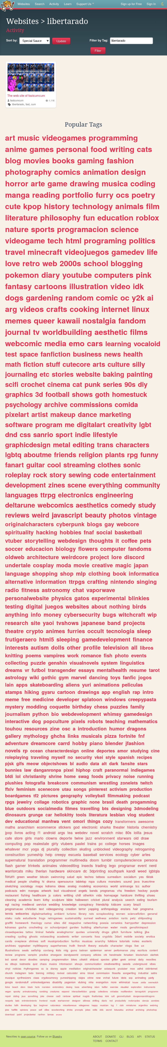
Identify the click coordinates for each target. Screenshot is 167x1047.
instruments (149, 986)
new (98, 977)
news (112, 354)
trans (105, 444)
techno (89, 876)
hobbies (70, 532)
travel (15, 251)
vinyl (7, 968)
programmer (57, 860)
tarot (154, 669)
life (152, 251)
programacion (82, 229)
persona (150, 860)
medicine (43, 699)
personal (72, 148)
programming (113, 137)
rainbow (66, 996)
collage (41, 802)
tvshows (67, 623)
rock (40, 474)
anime (16, 148)
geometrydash (124, 996)
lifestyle (105, 434)
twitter (105, 986)
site (35, 623)
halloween (81, 899)
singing (147, 581)
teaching (115, 721)
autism (40, 647)
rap (136, 691)
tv (36, 331)
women (120, 914)
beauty (95, 515)
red (111, 1000)
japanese (93, 623)
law (27, 770)
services (106, 854)
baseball (90, 854)
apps (21, 684)
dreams (13, 669)
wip (152, 614)
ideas (61, 886)
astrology (16, 677)
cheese (50, 996)
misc (119, 832)
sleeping (67, 639)
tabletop (81, 881)
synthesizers (24, 977)
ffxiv (9, 789)
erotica (150, 936)
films (139, 331)
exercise (114, 986)
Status (150, 1036)
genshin (57, 662)
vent (66, 821)
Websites (24, 4)
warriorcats (14, 870)
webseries (22, 913)
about (99, 606)
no (70, 757)
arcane (59, 1014)
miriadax (114, 991)
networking (91, 923)
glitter (115, 959)
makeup (62, 414)
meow (32, 763)
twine (79, 838)
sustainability (73, 918)
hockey (143, 890)
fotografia (35, 783)
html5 (46, 639)
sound (127, 881)
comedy (123, 505)
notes (135, 941)
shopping (45, 573)
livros (18, 832)
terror (82, 909)
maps (39, 886)
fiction (33, 364)
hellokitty (64, 815)
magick (86, 996)
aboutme (38, 454)
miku (29, 870)
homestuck (129, 394)
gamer (20, 865)
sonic (132, 464)
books (63, 160)
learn (37, 899)
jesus (148, 832)
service (41, 904)
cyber (135, 854)
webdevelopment (81, 713)
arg (11, 308)
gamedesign (138, 713)
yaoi (48, 623)
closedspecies (14, 932)
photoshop (152, 1009)
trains (91, 843)
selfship (36, 950)
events (138, 655)
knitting (14, 655)
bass (77, 986)
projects (134, 623)
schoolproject (58, 927)
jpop (8, 832)
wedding (54, 904)
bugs (109, 614)
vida (99, 895)
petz (133, 918)
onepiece (20, 941)
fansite (128, 763)
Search (39, 4)
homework (22, 923)
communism (84, 783)
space (28, 354)
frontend (43, 1000)
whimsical (124, 982)
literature (21, 217)
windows (115, 699)
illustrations (12, 950)
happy (95, 1005)
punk (92, 384)
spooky (16, 991)
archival (129, 1009)
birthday (82, 706)
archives (10, 945)
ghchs (58, 735)
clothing (99, 573)
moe (132, 968)
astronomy (56, 590)
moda (63, 565)
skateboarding (46, 684)
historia (133, 827)
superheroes (59, 945)
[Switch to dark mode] (162, 4)
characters (132, 444)
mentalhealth (112, 669)
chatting (34, 881)
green (20, 876)
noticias (17, 968)
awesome (146, 821)
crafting (97, 581)
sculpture (58, 899)
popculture (56, 721)
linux (140, 308)
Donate (110, 1036)
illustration (88, 286)
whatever (12, 849)
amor (122, 751)
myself (58, 757)
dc (85, 870)
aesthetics (92, 505)
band (114, 623)
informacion (65, 964)
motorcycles (134, 1000)
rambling (43, 991)
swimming (58, 876)
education (115, 217)
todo (31, 973)
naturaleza (55, 1005)
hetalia (50, 932)
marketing (115, 414)
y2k (138, 297)
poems (33, 655)
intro (148, 691)
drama (51, 881)
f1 (39, 832)
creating (10, 936)
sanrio (43, 434)
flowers (88, 548)
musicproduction (58, 941)
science (125, 229)
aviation (114, 918)
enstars (126, 909)
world (114, 886)
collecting (16, 662)
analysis (117, 899)
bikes (74, 959)
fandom (132, 320)
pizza (110, 735)
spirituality (19, 532)
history (57, 206)
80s (128, 832)
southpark (116, 870)
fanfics (75, 941)
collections (103, 991)
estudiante (29, 918)
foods (97, 776)
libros (146, 647)
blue (9, 808)
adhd (140, 968)
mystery (14, 706)
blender (114, 743)
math (13, 364)
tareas (50, 1014)
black (30, 986)
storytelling (40, 540)
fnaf (89, 532)
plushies (14, 783)
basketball (128, 532)
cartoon (66, 691)
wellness (100, 918)
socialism (130, 876)
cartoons (50, 286)
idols (123, 977)
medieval (28, 904)
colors (57, 895)
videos (32, 308)
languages (21, 494)
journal (18, 331)
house (135, 982)
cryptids (107, 936)
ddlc (101, 1009)
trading (101, 865)
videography (123, 849)
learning (118, 343)
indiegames (143, 770)
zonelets (129, 783)
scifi (11, 384)
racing (15, 904)
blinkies (138, 598)
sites (57, 923)
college (111, 843)
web (49, 263)
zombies (155, 1000)
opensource (65, 881)
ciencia (145, 1000)
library (83, 914)
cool (54, 464)
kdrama (50, 886)
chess (101, 706)
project (99, 557)
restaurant (12, 895)
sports (43, 229)
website (88, 374)
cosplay (43, 565)
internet (115, 308)
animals (129, 206)
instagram (20, 973)
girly (55, 843)
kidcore (116, 904)
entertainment (133, 474)
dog (36, 721)
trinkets (34, 865)
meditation (75, 968)
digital (34, 606)
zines (56, 484)
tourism (152, 899)
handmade (115, 954)
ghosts (33, 936)
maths (10, 827)
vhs (119, 890)
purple (154, 890)
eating (141, 899)
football (57, 394)
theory (92, 945)
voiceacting (47, 936)
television (116, 647)
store (18, 838)
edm (23, 890)
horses (124, 843)
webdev (81, 832)
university (93, 932)
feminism (25, 789)
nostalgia (99, 320)
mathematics (142, 721)
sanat (14, 959)
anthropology (109, 909)
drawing (84, 183)
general (152, 914)
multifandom (127, 991)
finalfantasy (97, 996)
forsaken (128, 954)
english (121, 691)
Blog (130, 1036)
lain (9, 684)
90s (129, 384)
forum (9, 876)
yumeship (35, 854)
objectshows (54, 763)
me (69, 424)
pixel (69, 770)
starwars (124, 838)
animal (132, 959)
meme (12, 699)
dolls (57, 647)
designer (76, 1000)
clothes (109, 464)
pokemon (22, 274)
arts (99, 364)
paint (19, 1014)
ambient (59, 914)
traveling (40, 757)
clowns (51, 838)
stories (63, 374)
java (137, 881)
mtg (66, 950)
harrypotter (132, 923)
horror (16, 183)
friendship (102, 904)
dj (42, 849)
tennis (9, 913)
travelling (90, 808)
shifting (95, 1000)
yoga (35, 849)
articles (97, 954)
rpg (132, 454)
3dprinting (97, 870)
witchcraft (132, 614)
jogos (145, 677)
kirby (46, 899)
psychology (23, 404)
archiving (140, 1009)
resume (137, 669)
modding (36, 706)
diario (104, 1000)
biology (66, 548)
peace (33, 1009)
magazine (75, 923)
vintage (145, 515)
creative (102, 565)
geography (71, 795)
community (142, 484)
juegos (54, 606)
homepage (111, 895)
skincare (74, 870)
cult (112, 996)
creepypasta (142, 699)
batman (83, 950)
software (19, 424)
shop (67, 573)
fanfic (129, 677)
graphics (19, 394)
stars (142, 763)
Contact (111, 1041)
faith (16, 1005)
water (114, 927)
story (57, 474)
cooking (84, 308)
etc (44, 374)
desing (69, 986)
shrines (33, 941)
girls (28, 838)
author (146, 886)
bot (7, 959)
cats (144, 148)
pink (144, 274)
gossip (92, 991)
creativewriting (112, 964)
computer (113, 548)
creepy (60, 854)
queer (44, 320)
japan (141, 565)
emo (77, 343)
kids (58, 950)
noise (129, 776)
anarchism (26, 827)
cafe (8, 838)
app (106, 691)
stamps (13, 691)
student (146, 815)
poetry (143, 194)
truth (72, 945)
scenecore (48, 789)
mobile (128, 936)
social (104, 532)
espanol (65, 991)
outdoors (25, 808)
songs (80, 789)
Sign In (151, 4)
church (9, 973)
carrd (64, 743)
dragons (136, 728)
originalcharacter (92, 968)
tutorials (125, 941)
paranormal (116, 770)
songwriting (129, 973)
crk (105, 954)
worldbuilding (67, 331)
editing (83, 444)
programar (126, 865)
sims (82, 973)
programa (146, 909)
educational (27, 821)
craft (97, 770)
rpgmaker (24, 945)
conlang (48, 950)
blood (91, 973)
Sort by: (12, 40)
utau (66, 789)
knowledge (69, 904)
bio (55, 713)
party (151, 977)
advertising (87, 986)
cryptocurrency (50, 977)
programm (153, 991)
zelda (143, 982)
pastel (80, 843)
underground (140, 964)
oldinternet (151, 968)
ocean (36, 751)
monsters (114, 881)
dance (87, 414)
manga (17, 194)
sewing (79, 474)
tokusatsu (118, 1009)
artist (39, 414)
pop (27, 843)
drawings (88, 691)
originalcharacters (29, 524)
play (132, 950)
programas (107, 890)
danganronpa (47, 770)
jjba (147, 932)
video (120, 286)
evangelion (102, 982)
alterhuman (101, 927)
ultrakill (83, 959)
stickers (64, 827)
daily (141, 959)
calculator (72, 973)
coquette (59, 706)
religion (91, 454)
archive (55, 404)
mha (91, 982)
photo (122, 655)
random (79, 297)
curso (48, 923)
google (9, 982)
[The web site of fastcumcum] (30, 77)
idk (138, 286)
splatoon (92, 699)
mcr (25, 849)
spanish (126, 757)
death (122, 802)
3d (39, 394)
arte (38, 183)
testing (14, 606)
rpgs (9, 802)
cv (46, 927)
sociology (26, 886)
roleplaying (16, 757)
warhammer (64, 1000)
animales (49, 865)
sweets (126, 964)
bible (70, 899)
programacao (14, 909)
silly (138, 364)
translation (36, 860)
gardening (44, 297)
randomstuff (21, 982)
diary (50, 274)
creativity (122, 424)
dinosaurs (15, 815)
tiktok (149, 876)
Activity (54, 4)
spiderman (96, 950)
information (50, 581)
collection (69, 849)
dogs (14, 297)
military (51, 973)
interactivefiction (79, 991)
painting (140, 374)
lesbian (117, 815)
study (147, 505)
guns (74, 950)
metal (61, 444)
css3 (58, 996)
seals (25, 950)
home (70, 776)
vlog (131, 815)
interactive (17, 721)
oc (124, 297)
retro (31, 263)
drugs (105, 932)
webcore (127, 524)
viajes (81, 977)
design (133, 171)
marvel (79, 677)
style (110, 757)
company (86, 954)
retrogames (55, 918)
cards (8, 941)
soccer (14, 548)
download (9, 1014)
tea (70, 832)
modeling (85, 886)
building (86, 927)
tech (55, 240)
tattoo (29, 932)
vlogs (128, 945)
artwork (46, 890)
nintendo (122, 581)
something (33, 996)
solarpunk (109, 968)
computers (113, 274)
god (76, 827)
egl (7, 904)
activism (118, 789)
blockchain (142, 954)
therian (41, 870)
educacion (39, 548)
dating (16, 996)
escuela (74, 854)
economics (100, 886)
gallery (13, 735)
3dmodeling (146, 808)
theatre (14, 631)
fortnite (127, 735)
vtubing (82, 982)
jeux (23, 996)
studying (139, 751)
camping (44, 959)
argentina (143, 1005)
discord (134, 557)
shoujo (78, 964)
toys (115, 677)
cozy (108, 821)
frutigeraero (21, 639)
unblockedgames (40, 982)
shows (82, 394)
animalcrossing (30, 991)
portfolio (77, 194)
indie (82, 434)
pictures (49, 795)
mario (38, 838)
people (22, 881)
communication (93, 964)
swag (83, 776)
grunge (35, 815)
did (64, 923)
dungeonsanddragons (143, 996)
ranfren (41, 1014)
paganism (70, 982)
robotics (60, 802)
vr (27, 669)
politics (142, 240)
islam (96, 986)
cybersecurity (82, 614)
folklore (112, 941)
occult (95, 631)
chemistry (149, 827)
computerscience (128, 860)
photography (28, 171)
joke (42, 996)
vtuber (13, 540)
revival (60, 973)
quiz (35, 964)
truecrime (148, 881)
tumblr (106, 860)
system (109, 662)
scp (131, 977)
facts (37, 986)
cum (33, 104)
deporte (65, 838)
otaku (8, 918)
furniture (126, 932)
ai (150, 297)
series (112, 384)
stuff (53, 364)
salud (70, 876)
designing (121, 808)
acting (30, 832)
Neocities (11, 1036)
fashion (120, 160)
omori (79, 821)
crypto (34, 631)
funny (149, 454)
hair (135, 909)
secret (109, 1009)
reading (46, 194)
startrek (154, 954)
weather (32, 876)
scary (127, 904)
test (11, 354)
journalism (17, 713)
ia (47, 968)
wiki (34, 677)
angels (82, 890)
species (105, 959)
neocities (151, 959)
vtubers (67, 843)
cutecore (76, 364)
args (61, 832)
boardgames (18, 795)
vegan (8, 991)
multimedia (78, 860)
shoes (151, 895)
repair (8, 996)
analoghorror (65, 932)
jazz (89, 838)
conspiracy (86, 904)
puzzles (119, 706)
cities (46, 1009)
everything (105, 484)
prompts (79, 1009)
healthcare (39, 895)
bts (105, 808)
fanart (14, 464)
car (48, 815)
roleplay (18, 474)
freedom (129, 890)
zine (54, 728)
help (48, 854)
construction (15, 854)
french (82, 945)
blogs (94, 524)
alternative (19, 581)
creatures (54, 991)
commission (103, 973)
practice (43, 954)
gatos (81, 598)
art (10, 137)
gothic (48, 677)
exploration (136, 986)
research (16, 623)
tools (81, 815)
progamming (143, 802)
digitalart (91, 424)
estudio (103, 945)
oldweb (14, 557)
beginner (43, 1005)
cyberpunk (70, 524)
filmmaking (119, 795)
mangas (33, 890)
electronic (90, 827)
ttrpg (48, 494)
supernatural (15, 860)
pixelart (17, 414)
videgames (84, 1005)
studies (8, 1005)
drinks (70, 1009)
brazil (137, 904)
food (99, 148)
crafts (56, 308)
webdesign (72, 540)
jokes (87, 1009)
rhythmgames (31, 968)
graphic (79, 802)
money (53, 614)
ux (142, 945)
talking (138, 932)
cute (13, 206)
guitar (35, 464)
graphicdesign (28, 444)
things (93, 821)
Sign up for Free (131, 4)
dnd (11, 434)
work (73, 655)
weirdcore (74, 557)
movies (37, 160)
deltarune (20, 505)
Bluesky (57, 1036)
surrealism (114, 876)
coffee (129, 540)
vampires (54, 655)
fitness (30, 590)
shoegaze (56, 954)
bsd (56, 890)
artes (146, 854)
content (153, 950)
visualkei (125, 986)
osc (66, 728)
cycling (22, 936)
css (25, 434)
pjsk (9, 763)
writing (122, 148)
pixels (78, 721)
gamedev (127, 251)
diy (142, 384)
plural (105, 899)
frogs (42, 918)
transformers (125, 821)
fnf (141, 735)
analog (72, 886)
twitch (146, 783)
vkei (98, 757)
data (94, 763)
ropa (91, 881)
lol (18, 776)
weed (142, 870)
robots (95, 721)
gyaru (48, 691)
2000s (70, 263)
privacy (113, 776)
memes (18, 320)
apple (63, 968)
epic (79, 876)
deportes (106, 751)
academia (25, 899)
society (139, 936)
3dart (118, 936)
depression (149, 923)
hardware (57, 870)
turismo (71, 914)
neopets (9, 1000)
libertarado (18, 104)
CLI (121, 1036)
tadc (17, 1000)
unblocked (101, 849)
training (40, 973)
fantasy (18, 286)
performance (121, 950)
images (138, 843)
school (96, 263)
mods (123, 927)
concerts (86, 936)
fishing (25, 895)
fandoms (139, 548)
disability (57, 982)
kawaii (68, 320)
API (139, 1036)
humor (116, 728)
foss (97, 936)
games (42, 148)
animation (101, 171)
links (73, 735)
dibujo (13, 964)
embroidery (58, 986)
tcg (112, 1005)
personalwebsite (27, 598)
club (122, 1005)
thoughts (101, 540)
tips (35, 1005)
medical (10, 881)
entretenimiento (29, 1000)
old (136, 838)
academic (63, 936)
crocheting (35, 927)
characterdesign (62, 751)
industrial (143, 973)
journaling (21, 374)
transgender (62, 669)
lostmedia (25, 964)
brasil (108, 802)
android (49, 832)
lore (116, 557)
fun (89, 217)
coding (142, 183)
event (142, 865)
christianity (34, 776)
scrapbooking (105, 914)
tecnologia (120, 631)
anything (16, 614)
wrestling (108, 783)
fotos (7, 986)
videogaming (54, 909)
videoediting (69, 865)
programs (20, 954)
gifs (20, 763)
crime (90, 977)
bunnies (13, 770)
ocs (122, 194)
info (36, 614)
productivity (120, 1000)
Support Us (83, 4)
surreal (88, 918)
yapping (93, 909)
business (87, 354)
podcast (141, 795)
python (40, 713)
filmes (71, 808)
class (36, 977)
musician (104, 1005)
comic (107, 297)
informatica (144, 573)
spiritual (76, 996)
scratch (107, 832)
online (87, 751)
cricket (95, 899)
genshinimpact (139, 927)
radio (12, 590)
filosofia (116, 973)
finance (142, 639)
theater (119, 827)
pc (101, 843)
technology (92, 206)
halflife (14, 1009)
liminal (39, 932)
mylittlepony (40, 945)
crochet (33, 384)
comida (126, 404)
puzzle (38, 662)
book (119, 573)
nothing (119, 606)
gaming (90, 160)
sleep (144, 631)
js (49, 895)
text (41, 909)
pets (145, 540)
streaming (79, 464)
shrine (55, 776)
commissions (91, 404)
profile (92, 647)
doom (94, 860)
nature (17, 229)
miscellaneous (69, 1005)
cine (155, 751)
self (40, 1009)
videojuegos (86, 251)
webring (154, 1005)
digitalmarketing (42, 914)
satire (154, 973)
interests (16, 647)
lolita (137, 832)
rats (91, 914)
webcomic (23, 343)
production (141, 789)
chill (78, 895)
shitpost (94, 959)
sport (64, 434)
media (55, 343)
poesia (104, 923)
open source (28, 1036)
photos (120, 515)
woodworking (58, 1009)
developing (26, 1005)
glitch (115, 932)
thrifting (139, 895)
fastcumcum (16, 100)
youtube (77, 274)
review (8, 954)
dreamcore (43, 743)
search (129, 899)
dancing (98, 677)
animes (55, 631)
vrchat (106, 977)
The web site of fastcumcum (26, 95)
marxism (46, 986)
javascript (67, 515)
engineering (114, 494)
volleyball (95, 795)
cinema (58, 384)
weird (40, 515)
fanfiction (55, 354)
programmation (60, 959)
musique (10, 977)
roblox (147, 217)
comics (67, 171)
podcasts (11, 890)
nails (18, 918)
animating (140, 977)
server (107, 950)
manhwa (50, 821)
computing (13, 843)
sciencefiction (136, 914)
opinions (24, 1009)
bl (72, 763)
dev (9, 821)
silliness (86, 1000)
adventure (16, 743)
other (74, 647)
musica (115, 183)
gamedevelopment (106, 639)
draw (145, 838)
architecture (43, 557)
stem (23, 986)
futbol (38, 669)
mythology (35, 735)
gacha (22, 927)
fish (108, 655)
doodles (32, 959)
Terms (97, 1041)
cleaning (10, 899)
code (101, 474)
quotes (80, 932)
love (12, 263)
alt (104, 763)
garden (74, 927)
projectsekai (29, 1014)
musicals (91, 735)
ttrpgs (77, 581)
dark (113, 763)
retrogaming (145, 849)
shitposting (145, 918)
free (25, 699)
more (113, 982)
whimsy (112, 713)
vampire (32, 954)
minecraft (44, 251)
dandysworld (71, 954)
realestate (41, 843)
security (83, 757)
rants (124, 918)
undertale (18, 565)
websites (77, 606)
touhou (13, 728)
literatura (98, 815)
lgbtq (13, 454)
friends (65, 454)
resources (35, 728)
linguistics (132, 662)
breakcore (58, 783)
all (134, 647)
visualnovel (68, 890)
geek (123, 959)
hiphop (83, 770)
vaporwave (100, 590)
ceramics (116, 923)
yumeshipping (68, 977)
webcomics (55, 505)
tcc (137, 886)
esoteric (147, 941)
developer (67, 699)
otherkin (88, 895)
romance (91, 655)
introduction (92, 728)
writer (75, 936)
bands (94, 890)
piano (96, 743)
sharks (105, 827)
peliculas (132, 684)
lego (112, 865)
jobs (7, 1009)
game (57, 183)
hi (43, 881)
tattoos (100, 876)
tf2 (36, 795)
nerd (152, 865)
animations (106, 684)
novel (94, 832)
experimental (109, 598)
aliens (73, 684)
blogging (127, 263)
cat (77, 384)
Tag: (99, 40)
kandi (130, 870)
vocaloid (147, 343)
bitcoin (44, 876)
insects (87, 865)
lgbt (145, 424)
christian (30, 909)
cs (42, 968)
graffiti (9, 923)
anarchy (100, 941)
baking (113, 374)
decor (23, 959)
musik (52, 1000)
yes (141, 876)
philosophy (60, 217)
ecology (121, 854)
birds (139, 606)
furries (76, 631)
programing (105, 240)
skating (85, 849)
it (117, 540)
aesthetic (110, 331)
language (17, 573)
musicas (87, 941)
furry (104, 194)
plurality (53, 849)
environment (104, 838)
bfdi (9, 776)
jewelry (24, 802)
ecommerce (46, 827)
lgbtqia (154, 870)
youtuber (122, 968)
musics (53, 964)
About (97, 1036)
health (133, 354)
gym (64, 677)
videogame (25, 240)
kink (107, 996)
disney (54, 968)
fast (28, 104)
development (25, 484)
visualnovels (84, 662)
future (115, 977)
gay (109, 524)
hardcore (126, 895)
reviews (17, 515)
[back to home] (7, 5)
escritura (142, 950)
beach (15, 986)
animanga (126, 886)
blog (13, 160)
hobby (79, 743)
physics (61, 598)
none (94, 802)
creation (71, 909)
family (137, 706)
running (145, 776)
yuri (86, 684)
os (6, 964)
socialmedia (50, 808)
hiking (31, 691)
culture (119, 364)
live (136, 945)
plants (115, 454)
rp (25, 750)
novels (12, 750)
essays (86, 669)
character (117, 945)
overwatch (153, 982)
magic (123, 565)
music (29, 137)
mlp (81, 573)
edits (95, 1009)
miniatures (131, 1005)
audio (82, 763)
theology (36, 923)
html (73, 240)
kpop (32, 206)
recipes (144, 757)
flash (9, 865)
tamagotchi (140, 991)
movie (81, 565)
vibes (153, 964)
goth (102, 394)
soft (43, 941)
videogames (64, 137)
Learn (67, 4)
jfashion (134, 743)
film (152, 206)
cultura (101, 881)
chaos (43, 964)
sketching (11, 886)
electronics (75, 494)
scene (76, 484)
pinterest (98, 789)
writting (68, 895)
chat (78, 590)
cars (95, 343)
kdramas (10, 927)
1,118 (51, 100)
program (48, 424)
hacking (46, 532)
